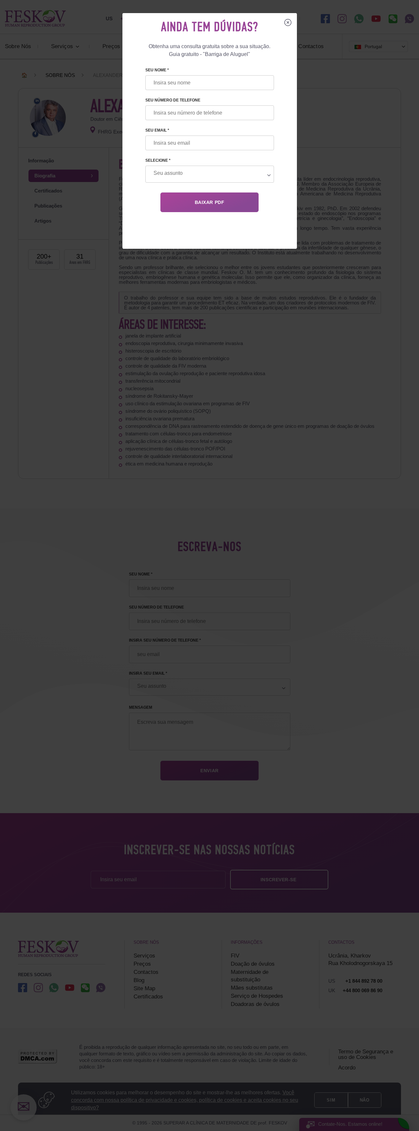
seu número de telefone (172, 100)
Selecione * (158, 160)
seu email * (157, 130)
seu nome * (157, 70)
